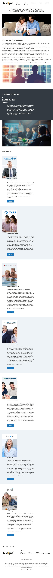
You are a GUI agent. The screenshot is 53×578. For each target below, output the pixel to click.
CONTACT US (47, 4)
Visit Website (10, 201)
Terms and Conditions (29, 559)
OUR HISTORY (18, 4)
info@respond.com (32, 553)
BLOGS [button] (40, 3)
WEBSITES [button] (34, 3)
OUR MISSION (26, 4)
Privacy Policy (23, 559)
